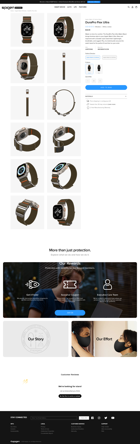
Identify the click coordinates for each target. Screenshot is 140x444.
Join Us (70, 313)
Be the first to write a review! (70, 396)
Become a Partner (93, 2)
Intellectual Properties (47, 431)
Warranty (74, 431)
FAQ (102, 431)
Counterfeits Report (47, 433)
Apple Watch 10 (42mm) (109, 57)
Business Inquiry (76, 427)
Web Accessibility (106, 429)
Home (12, 11)
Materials (89, 96)
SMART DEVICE (59, 7)
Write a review (107, 27)
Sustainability (15, 431)
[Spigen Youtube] (112, 418)
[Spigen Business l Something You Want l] (12, 7)
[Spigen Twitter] (105, 418)
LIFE (75, 7)
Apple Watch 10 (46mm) (93, 57)
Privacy (43, 427)
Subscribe (84, 418)
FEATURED (82, 7)
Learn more (111, 104)
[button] (136, 7)
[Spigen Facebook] (92, 418)
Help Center (105, 427)
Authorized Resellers (77, 429)
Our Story (13, 427)
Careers (13, 429)
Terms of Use (45, 429)
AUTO (69, 7)
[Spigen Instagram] (99, 418)
